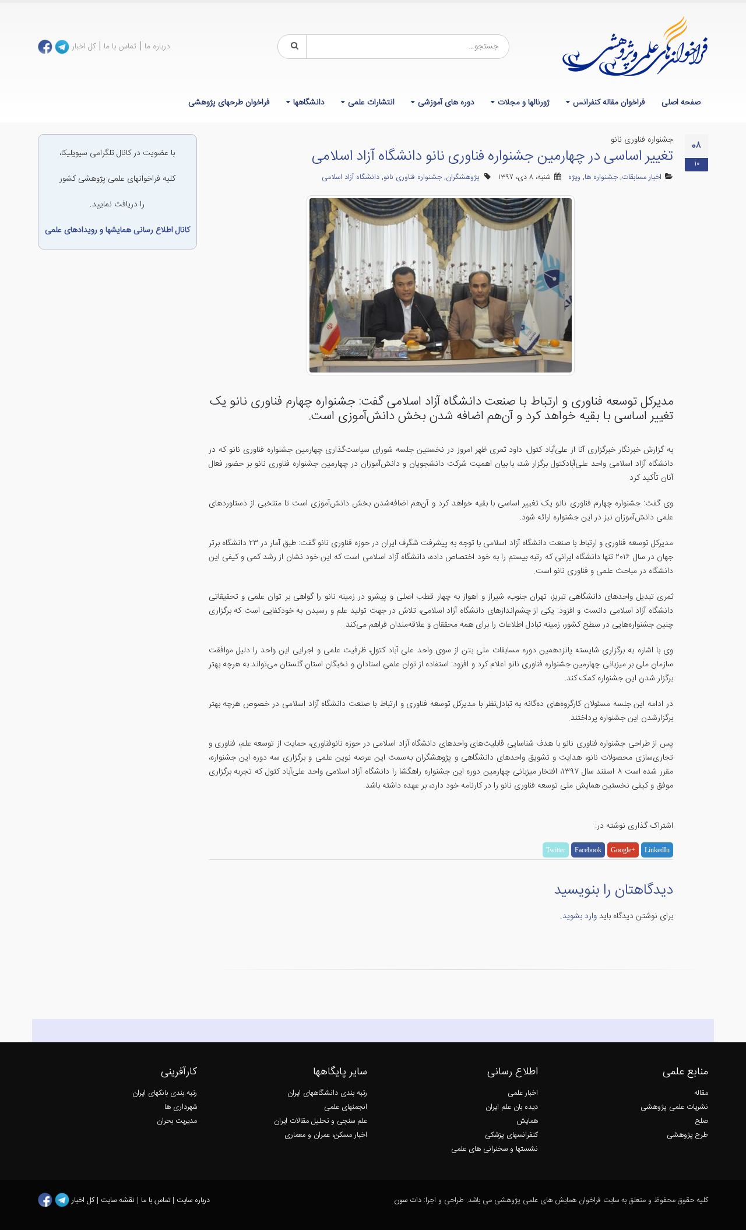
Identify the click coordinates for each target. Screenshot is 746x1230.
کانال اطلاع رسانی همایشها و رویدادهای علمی (117, 230)
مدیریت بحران (177, 1121)
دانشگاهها (309, 103)
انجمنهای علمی (345, 1107)
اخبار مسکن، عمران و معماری (325, 1135)
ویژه (574, 177)
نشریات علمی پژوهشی (674, 1107)
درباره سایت (193, 1200)
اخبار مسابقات (641, 177)
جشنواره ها (601, 177)
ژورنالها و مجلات (524, 103)
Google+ (623, 850)
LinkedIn (657, 850)
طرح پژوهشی (687, 1135)
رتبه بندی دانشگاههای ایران (327, 1093)
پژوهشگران (463, 177)
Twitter (555, 850)
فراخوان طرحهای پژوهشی (229, 103)
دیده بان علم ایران (511, 1107)
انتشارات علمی (371, 103)
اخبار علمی (523, 1093)
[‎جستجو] (292, 46)
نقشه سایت (119, 1200)
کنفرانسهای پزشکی (511, 1135)
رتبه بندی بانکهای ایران (164, 1093)
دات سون (407, 1200)
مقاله (701, 1093)
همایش (527, 1121)
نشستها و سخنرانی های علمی (494, 1149)
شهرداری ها (180, 1107)
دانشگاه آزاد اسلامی (350, 177)
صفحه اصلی (681, 103)
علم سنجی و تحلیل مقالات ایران (320, 1121)
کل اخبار (84, 46)
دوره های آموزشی (446, 103)
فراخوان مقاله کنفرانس (609, 103)
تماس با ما (120, 46)
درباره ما (157, 46)
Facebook (588, 850)
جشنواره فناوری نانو (412, 177)
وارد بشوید (579, 916)
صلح (701, 1121)
